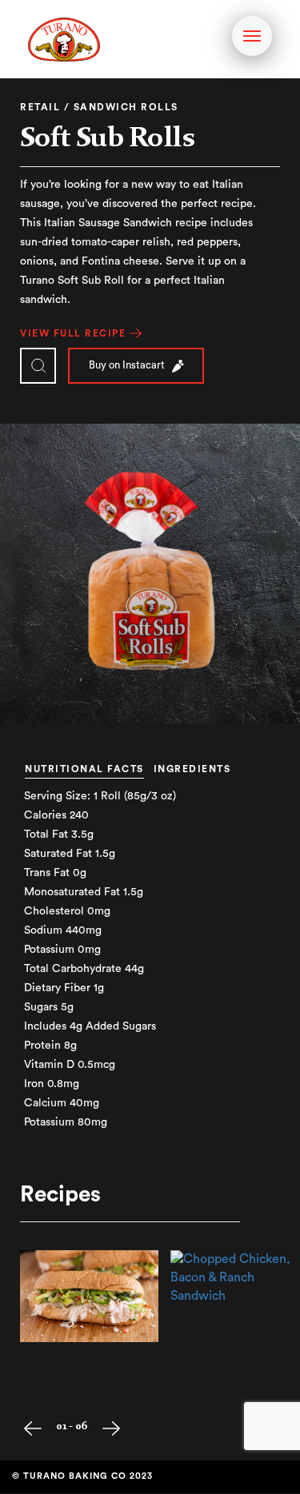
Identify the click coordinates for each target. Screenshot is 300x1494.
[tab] (88, 755)
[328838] (89, 1295)
